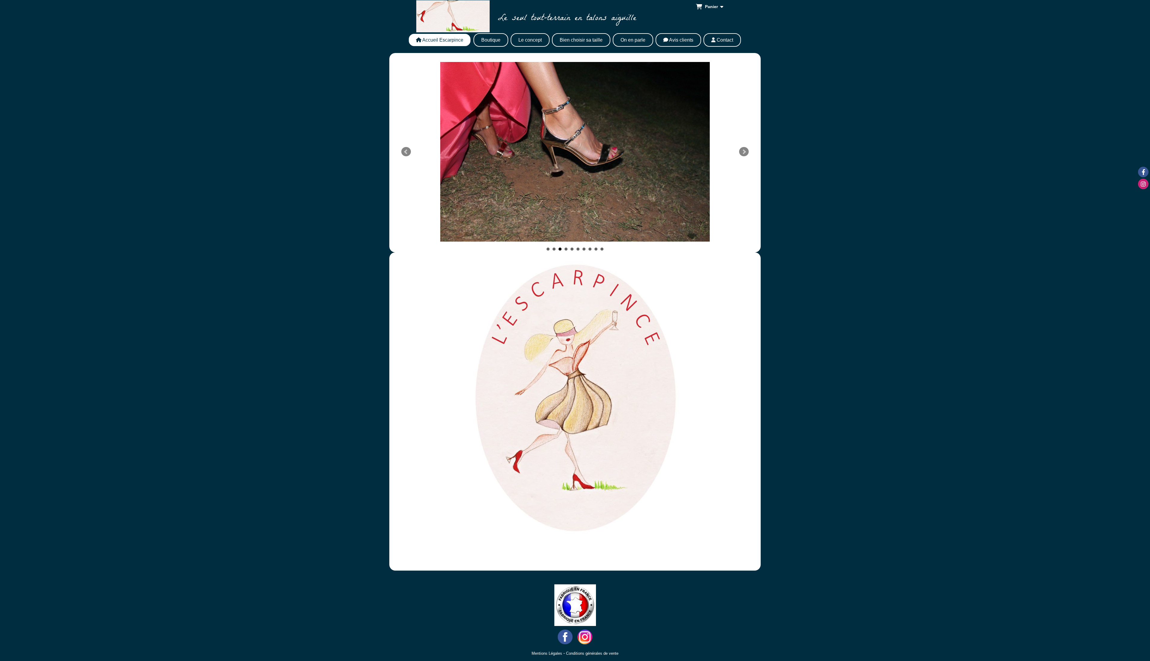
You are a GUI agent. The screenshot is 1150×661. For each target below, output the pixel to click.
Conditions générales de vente (592, 653)
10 (601, 249)
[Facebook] (1143, 172)
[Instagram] (1143, 184)
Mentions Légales (547, 653)
